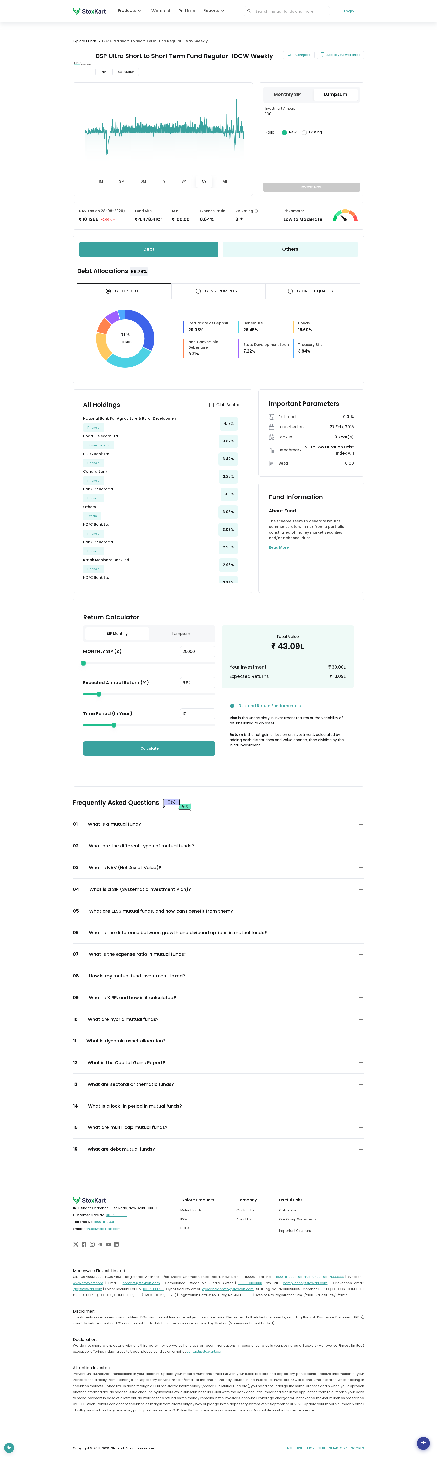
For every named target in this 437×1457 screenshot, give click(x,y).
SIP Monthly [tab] (117, 633)
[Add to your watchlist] (322, 54)
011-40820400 (309, 1276)
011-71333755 (153, 1289)
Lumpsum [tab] (181, 633)
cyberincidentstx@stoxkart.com (228, 1289)
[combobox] (290, 11)
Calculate (149, 748)
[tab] (101, 181)
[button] (218, 824)
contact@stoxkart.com (102, 1228)
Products (127, 10)
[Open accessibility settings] (423, 1443)
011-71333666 (116, 1215)
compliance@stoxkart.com (305, 1282)
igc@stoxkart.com (87, 1289)
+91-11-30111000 (250, 1282)
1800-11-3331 (104, 1221)
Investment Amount (280, 108)
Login (349, 11)
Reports (211, 10)
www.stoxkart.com (88, 1282)
